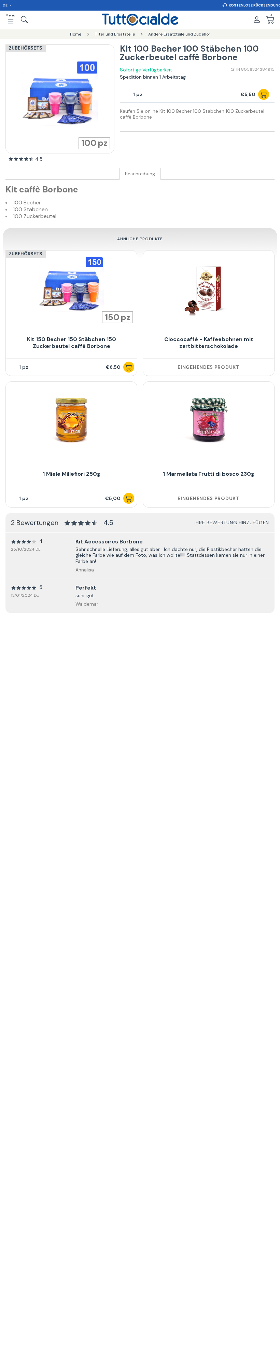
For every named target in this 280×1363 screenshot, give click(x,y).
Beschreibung (140, 174)
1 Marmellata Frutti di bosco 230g (208, 473)
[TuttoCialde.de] (140, 19)
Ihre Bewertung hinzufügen (232, 522)
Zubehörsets (25, 48)
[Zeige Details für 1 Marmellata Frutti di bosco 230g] (208, 420)
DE (5, 5)
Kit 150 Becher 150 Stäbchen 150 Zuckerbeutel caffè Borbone (71, 343)
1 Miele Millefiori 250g (71, 473)
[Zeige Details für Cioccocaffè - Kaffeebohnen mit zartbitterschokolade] (208, 289)
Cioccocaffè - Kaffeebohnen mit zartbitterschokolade (208, 343)
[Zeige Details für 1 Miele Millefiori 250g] (71, 420)
